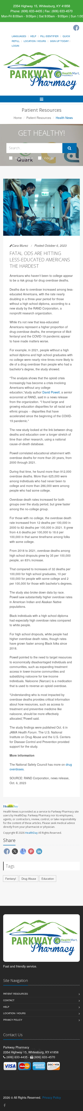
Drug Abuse (28, 879)
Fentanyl (10, 879)
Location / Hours (35, 41)
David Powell (51, 392)
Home (18, 118)
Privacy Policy (12, 1019)
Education (48, 879)
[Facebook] (76, 28)
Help (33, 36)
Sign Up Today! (59, 41)
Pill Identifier (49, 36)
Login (15, 45)
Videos (49, 158)
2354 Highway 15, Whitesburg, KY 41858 (41, 6)
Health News (24, 158)
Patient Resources (38, 118)
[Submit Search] (69, 148)
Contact (8, 1000)
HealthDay (31, 833)
